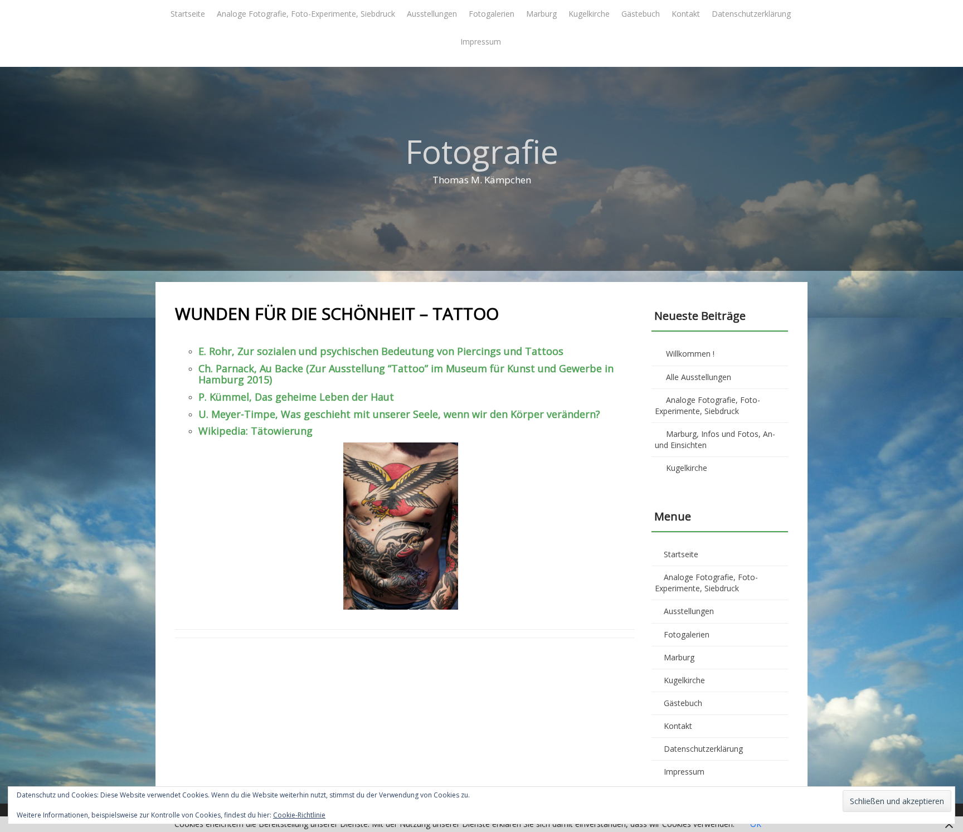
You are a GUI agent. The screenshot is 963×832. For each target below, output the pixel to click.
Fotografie (481, 151)
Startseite (188, 13)
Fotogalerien (491, 13)
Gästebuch (640, 13)
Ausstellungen (432, 13)
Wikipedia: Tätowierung (255, 430)
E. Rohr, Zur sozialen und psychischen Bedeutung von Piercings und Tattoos (380, 351)
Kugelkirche (589, 13)
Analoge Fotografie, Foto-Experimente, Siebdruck (306, 13)
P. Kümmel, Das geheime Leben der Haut (296, 396)
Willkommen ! (690, 353)
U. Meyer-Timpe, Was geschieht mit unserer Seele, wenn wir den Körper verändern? (399, 414)
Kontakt (686, 13)
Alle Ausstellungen (698, 377)
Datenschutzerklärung (751, 13)
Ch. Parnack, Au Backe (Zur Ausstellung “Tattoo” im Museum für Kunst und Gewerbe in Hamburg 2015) (406, 374)
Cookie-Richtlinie (299, 815)
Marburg (541, 13)
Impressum (480, 41)
